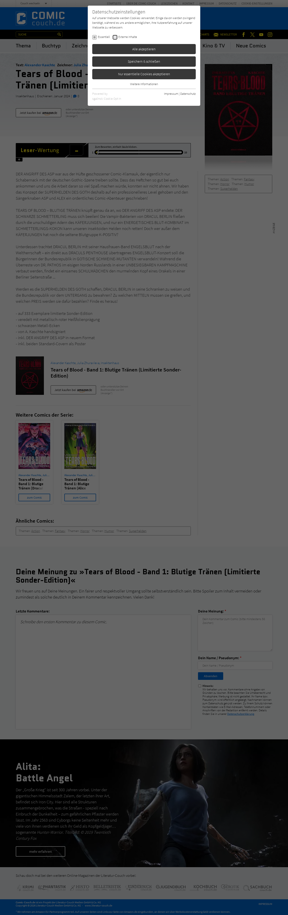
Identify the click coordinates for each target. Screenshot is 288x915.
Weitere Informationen (144, 84)
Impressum (171, 94)
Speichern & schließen (144, 61)
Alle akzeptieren (144, 49)
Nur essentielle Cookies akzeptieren (144, 74)
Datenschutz (188, 94)
